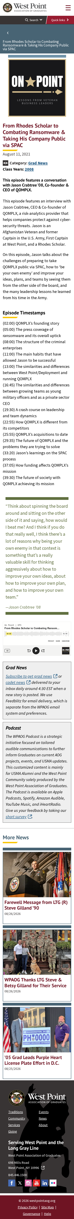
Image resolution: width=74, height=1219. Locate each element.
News (43, 1118)
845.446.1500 (17, 1175)
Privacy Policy (28, 1207)
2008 (29, 169)
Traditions (15, 1112)
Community (16, 1118)
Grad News (38, 163)
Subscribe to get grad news (29, 676)
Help (47, 1213)
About (43, 1125)
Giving (12, 1131)
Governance (31, 1213)
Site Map (47, 1207)
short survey (16, 816)
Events (44, 1112)
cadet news (15, 682)
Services (14, 1125)
